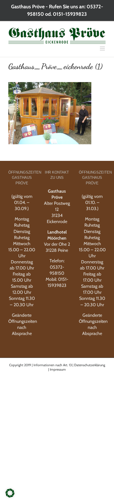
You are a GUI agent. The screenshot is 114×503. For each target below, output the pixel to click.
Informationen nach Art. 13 (52, 365)
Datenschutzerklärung (89, 365)
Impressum (58, 369)
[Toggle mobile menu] (103, 48)
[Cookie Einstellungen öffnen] (10, 496)
